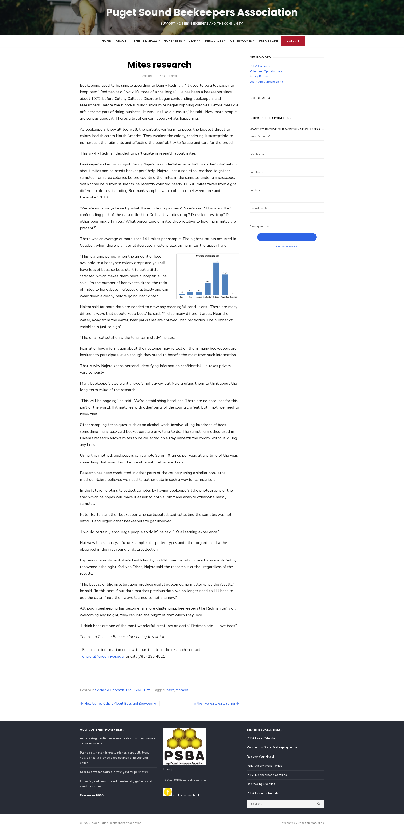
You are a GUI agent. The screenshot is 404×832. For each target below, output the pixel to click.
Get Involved (241, 41)
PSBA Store (268, 41)
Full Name (256, 190)
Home (106, 41)
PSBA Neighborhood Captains (267, 775)
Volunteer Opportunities (266, 71)
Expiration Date (260, 208)
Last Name (257, 172)
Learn (193, 41)
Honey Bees (173, 41)
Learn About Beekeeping (266, 82)
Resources (214, 41)
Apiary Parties (259, 76)
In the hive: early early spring (214, 703)
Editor (173, 76)
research (182, 690)
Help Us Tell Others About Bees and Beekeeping (120, 703)
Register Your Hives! (260, 757)
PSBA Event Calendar (261, 738)
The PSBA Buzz (145, 41)
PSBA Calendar (260, 66)
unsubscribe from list (286, 246)
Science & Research (109, 690)
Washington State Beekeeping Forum (272, 747)
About (121, 41)
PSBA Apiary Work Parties (264, 766)
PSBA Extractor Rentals (263, 793)
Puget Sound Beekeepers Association (202, 12)
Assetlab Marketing (311, 823)
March (169, 690)
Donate (292, 41)
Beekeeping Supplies (261, 784)
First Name (257, 154)
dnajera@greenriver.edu (103, 656)
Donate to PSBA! (92, 796)
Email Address (260, 136)
